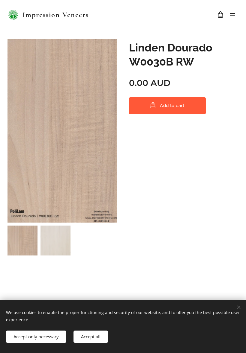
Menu (232, 15)
